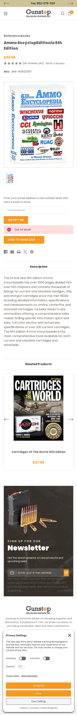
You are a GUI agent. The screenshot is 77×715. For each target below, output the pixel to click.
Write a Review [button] (55, 63)
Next (70, 3)
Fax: (39, 3)
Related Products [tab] (38, 364)
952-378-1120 (41, 3)
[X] (25, 251)
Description (38, 267)
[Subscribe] (66, 573)
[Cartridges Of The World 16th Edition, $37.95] (38, 422)
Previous (6, 3)
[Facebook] (5, 251)
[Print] (19, 251)
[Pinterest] (32, 251)
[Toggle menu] (11, 13)
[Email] (12, 251)
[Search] (62, 13)
